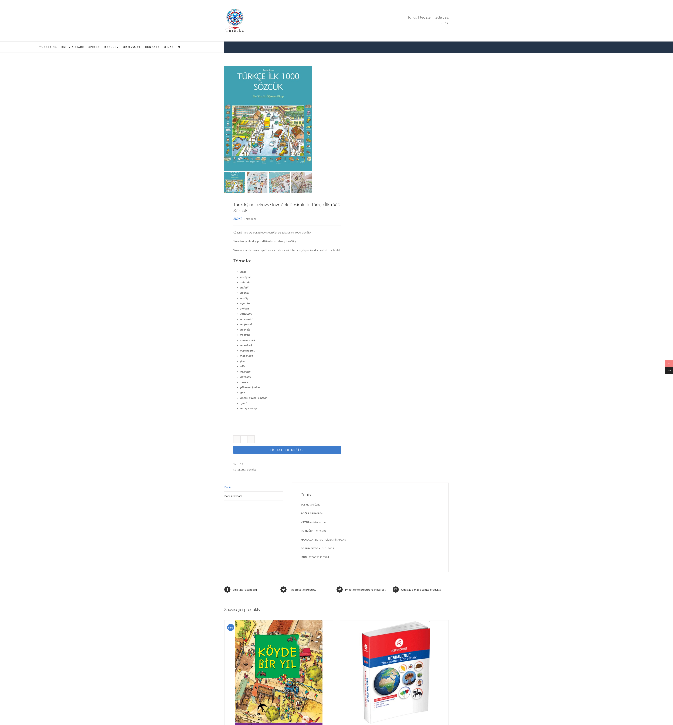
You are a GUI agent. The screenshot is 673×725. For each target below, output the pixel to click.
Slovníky (251, 469)
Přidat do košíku (287, 450)
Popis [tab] (227, 487)
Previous (227, 118)
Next (329, 118)
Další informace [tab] (233, 496)
